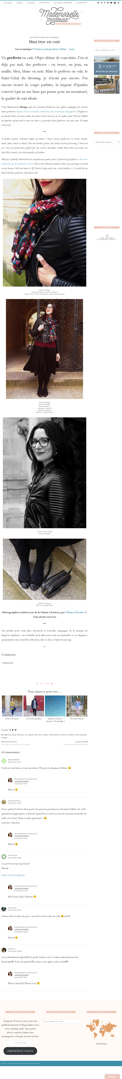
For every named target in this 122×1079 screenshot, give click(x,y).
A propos (81, 3)
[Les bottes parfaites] (33, 706)
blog (14, 735)
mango (45, 735)
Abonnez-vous (20, 1051)
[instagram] (102, 2)
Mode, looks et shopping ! (49, 37)
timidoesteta (14, 801)
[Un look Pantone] (76, 706)
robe (77, 735)
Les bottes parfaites (34, 718)
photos (64, 735)
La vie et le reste (63, 3)
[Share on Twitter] (12, 730)
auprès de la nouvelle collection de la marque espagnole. (46, 111)
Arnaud (12, 949)
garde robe (32, 735)
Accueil (8, 3)
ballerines (7, 735)
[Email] (115, 2)
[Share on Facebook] (10, 730)
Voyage (31, 3)
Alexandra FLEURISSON (26, 779)
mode (51, 735)
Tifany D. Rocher (75, 612)
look (40, 735)
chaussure (20, 735)
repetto (71, 735)
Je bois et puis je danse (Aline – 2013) (54, 49)
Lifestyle (44, 3)
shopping (82, 735)
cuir (26, 735)
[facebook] (104, 2)
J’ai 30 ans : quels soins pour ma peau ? (16, 743)
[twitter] (98, 2)
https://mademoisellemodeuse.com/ (24, 1063)
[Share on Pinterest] (15, 730)
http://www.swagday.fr (13, 875)
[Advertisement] (106, 183)
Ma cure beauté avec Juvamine (75, 743)
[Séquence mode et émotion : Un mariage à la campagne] (55, 706)
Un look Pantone (77, 718)
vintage (4, 738)
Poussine (12, 855)
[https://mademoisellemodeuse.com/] (61, 16)
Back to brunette (12, 718)
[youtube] (111, 2)
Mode (20, 3)
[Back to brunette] (12, 706)
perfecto (57, 735)
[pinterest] (108, 2)
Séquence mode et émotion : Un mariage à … (55, 721)
